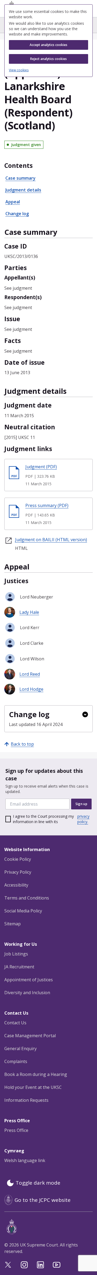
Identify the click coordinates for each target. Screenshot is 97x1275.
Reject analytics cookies (48, 58)
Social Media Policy (23, 911)
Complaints (15, 1061)
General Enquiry (20, 1048)
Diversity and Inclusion (27, 993)
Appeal (12, 202)
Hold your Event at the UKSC (33, 1087)
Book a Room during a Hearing (35, 1074)
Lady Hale (29, 612)
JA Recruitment (19, 967)
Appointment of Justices (28, 980)
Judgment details (23, 190)
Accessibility (16, 885)
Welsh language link (24, 1160)
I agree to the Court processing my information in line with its (51, 819)
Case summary (20, 178)
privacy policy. (83, 819)
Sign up (81, 804)
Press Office (16, 1130)
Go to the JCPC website (43, 1199)
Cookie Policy (17, 859)
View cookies (19, 70)
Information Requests (26, 1100)
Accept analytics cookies (48, 44)
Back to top (22, 744)
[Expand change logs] (85, 714)
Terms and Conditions (26, 898)
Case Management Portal (30, 1036)
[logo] (49, 1226)
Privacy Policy (17, 872)
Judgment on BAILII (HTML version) (51, 540)
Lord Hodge (31, 689)
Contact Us (15, 1023)
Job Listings (16, 954)
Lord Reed (29, 674)
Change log (17, 214)
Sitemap (12, 924)
